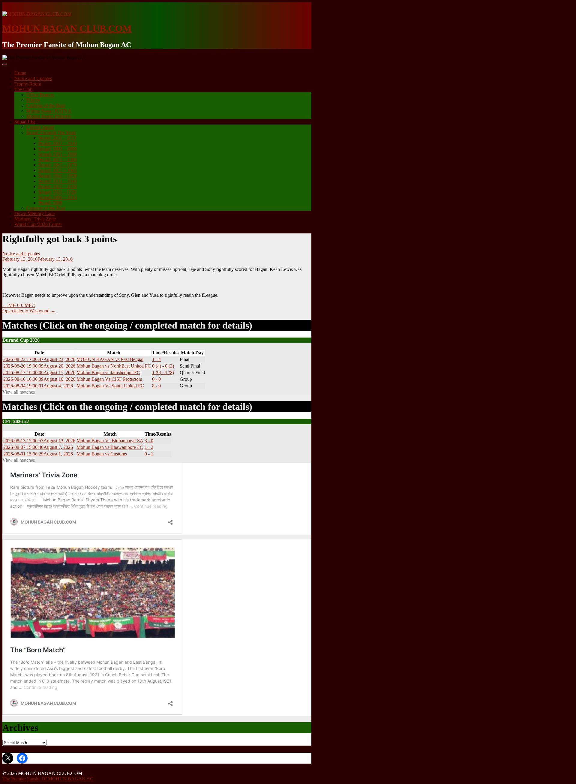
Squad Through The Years (51, 132)
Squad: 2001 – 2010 (57, 143)
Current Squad (40, 127)
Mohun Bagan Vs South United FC (110, 385)
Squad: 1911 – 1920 (57, 191)
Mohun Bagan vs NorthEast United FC (113, 365)
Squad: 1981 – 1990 (57, 154)
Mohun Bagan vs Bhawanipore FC (109, 447)
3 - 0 (149, 440)
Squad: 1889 (50, 202)
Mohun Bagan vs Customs (101, 453)
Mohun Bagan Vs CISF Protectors (109, 379)
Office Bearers (40, 94)
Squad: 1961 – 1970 (57, 164)
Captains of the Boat (45, 105)
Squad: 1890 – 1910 (57, 197)
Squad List (24, 121)
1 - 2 (149, 447)
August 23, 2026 (39, 359)
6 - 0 (156, 379)
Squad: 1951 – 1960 (57, 170)
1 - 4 (156, 359)
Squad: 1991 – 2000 (57, 148)
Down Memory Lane (34, 213)
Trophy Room (27, 83)
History (33, 100)
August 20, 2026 (39, 365)
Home (20, 73)
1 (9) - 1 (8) (163, 372)
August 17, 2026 (39, 372)
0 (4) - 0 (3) (163, 365)
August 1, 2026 (38, 453)
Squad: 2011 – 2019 (57, 137)
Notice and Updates (33, 78)
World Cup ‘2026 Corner (38, 224)
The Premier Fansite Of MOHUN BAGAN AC (47, 778)
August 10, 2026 (39, 379)
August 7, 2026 (38, 447)
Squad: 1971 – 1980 (57, 159)
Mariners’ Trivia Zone (35, 218)
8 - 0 (156, 385)
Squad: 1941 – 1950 (57, 175)
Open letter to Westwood (29, 310)
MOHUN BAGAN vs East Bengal (109, 359)
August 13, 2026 (39, 440)
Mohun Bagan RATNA (48, 110)
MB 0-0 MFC (18, 305)
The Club (23, 89)
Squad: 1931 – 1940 (57, 181)
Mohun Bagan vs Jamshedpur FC (108, 372)
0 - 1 (149, 453)
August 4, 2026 (38, 385)
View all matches (18, 392)
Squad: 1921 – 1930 (57, 186)
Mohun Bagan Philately (48, 116)
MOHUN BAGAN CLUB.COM (67, 28)
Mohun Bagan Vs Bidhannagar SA (109, 440)
